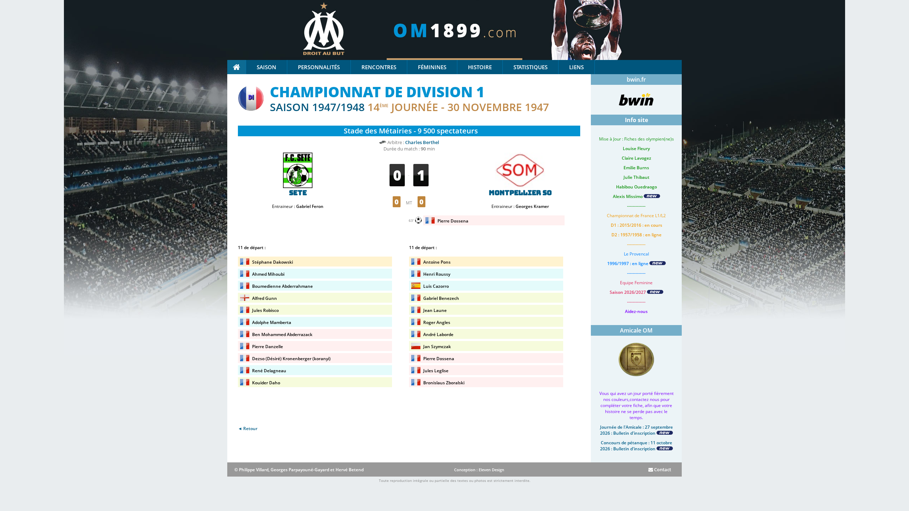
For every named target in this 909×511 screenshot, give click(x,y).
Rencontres (378, 67)
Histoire (480, 67)
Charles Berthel (422, 142)
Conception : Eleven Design (479, 469)
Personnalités (319, 67)
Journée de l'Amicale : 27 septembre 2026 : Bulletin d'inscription (636, 430)
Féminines (432, 67)
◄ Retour (247, 428)
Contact (662, 469)
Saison (266, 67)
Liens (576, 67)
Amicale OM (636, 330)
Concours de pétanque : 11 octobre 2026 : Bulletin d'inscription (636, 446)
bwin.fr (636, 79)
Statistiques (530, 67)
